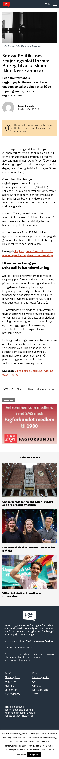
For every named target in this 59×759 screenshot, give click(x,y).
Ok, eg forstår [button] (34, 754)
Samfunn (10, 673)
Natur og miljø (40, 677)
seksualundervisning (46, 389)
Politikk (29, 389)
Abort (19, 389)
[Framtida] (6, 4)
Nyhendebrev (12, 694)
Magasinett (11, 681)
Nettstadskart (40, 689)
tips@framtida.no (14, 709)
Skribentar (11, 689)
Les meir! (21, 754)
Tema (35, 694)
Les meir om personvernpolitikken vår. (22, 658)
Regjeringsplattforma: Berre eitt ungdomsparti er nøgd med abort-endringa (27, 253)
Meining (9, 685)
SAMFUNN (8, 389)
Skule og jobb (12, 677)
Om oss (36, 685)
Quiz (35, 681)
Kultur (36, 673)
